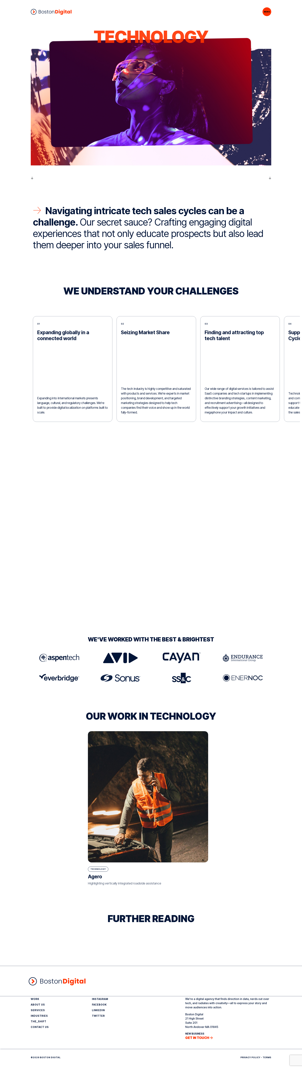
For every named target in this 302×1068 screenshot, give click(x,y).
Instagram (100, 998)
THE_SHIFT (38, 1021)
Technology (98, 869)
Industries (39, 1015)
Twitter (98, 1015)
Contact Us (40, 1026)
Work (35, 998)
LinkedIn (98, 1010)
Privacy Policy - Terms (255, 1057)
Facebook (99, 1004)
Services (38, 1010)
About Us (38, 1004)
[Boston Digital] (51, 12)
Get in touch (197, 1038)
